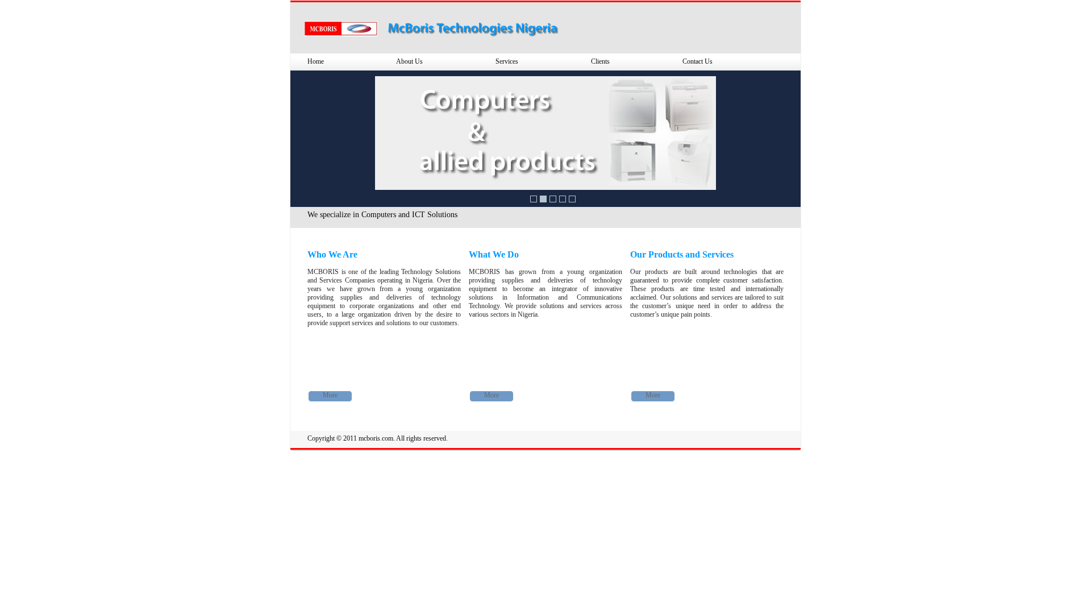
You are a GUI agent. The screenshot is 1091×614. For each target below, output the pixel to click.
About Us (409, 61)
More (330, 395)
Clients (600, 61)
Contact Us (697, 61)
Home (315, 61)
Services (506, 61)
